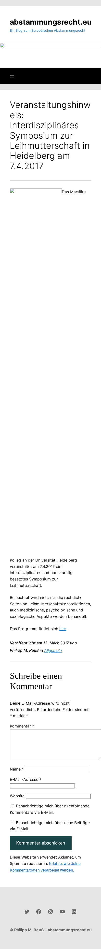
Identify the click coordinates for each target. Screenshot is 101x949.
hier (62, 628)
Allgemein (53, 650)
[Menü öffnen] (12, 76)
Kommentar (22, 726)
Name (17, 769)
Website (17, 795)
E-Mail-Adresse (25, 779)
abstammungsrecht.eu (51, 21)
